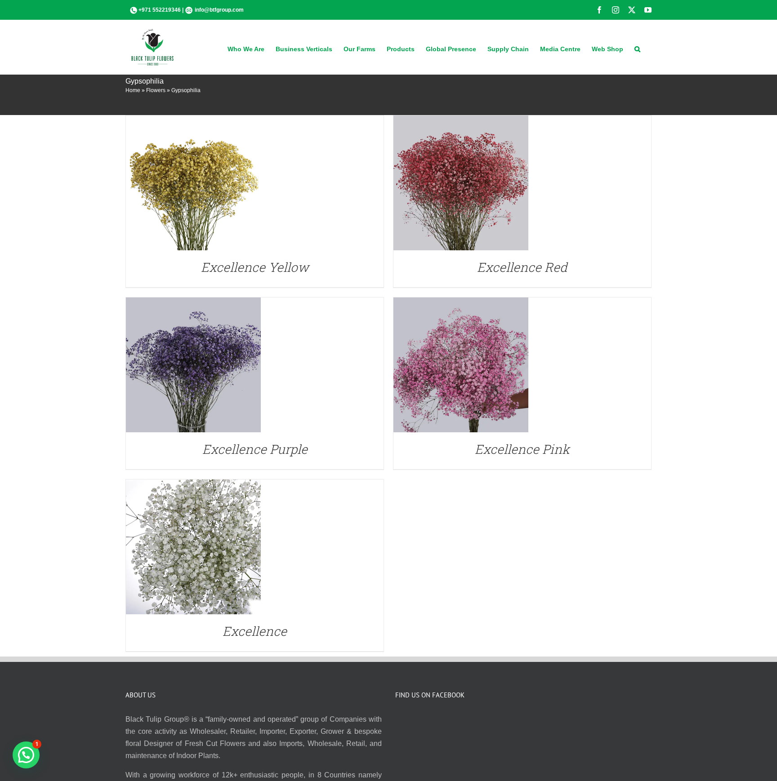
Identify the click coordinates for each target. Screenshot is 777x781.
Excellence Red (522, 267)
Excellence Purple (255, 449)
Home (132, 90)
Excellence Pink (522, 449)
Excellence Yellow (255, 267)
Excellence (255, 631)
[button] (637, 48)
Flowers (155, 90)
